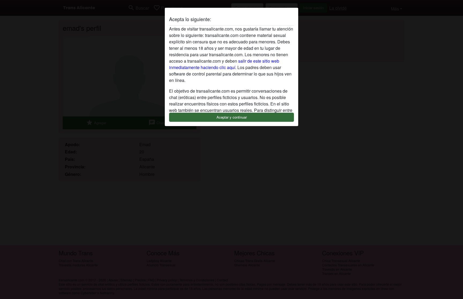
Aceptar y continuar (231, 117)
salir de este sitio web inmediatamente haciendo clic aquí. (224, 64)
